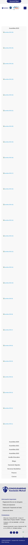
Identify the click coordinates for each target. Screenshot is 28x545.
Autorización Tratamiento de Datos (12, 507)
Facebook (11, 532)
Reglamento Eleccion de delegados (12, 502)
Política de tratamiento (9, 504)
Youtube (14, 532)
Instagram (17, 532)
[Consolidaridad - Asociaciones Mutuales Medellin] (5, 8)
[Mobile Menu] (25, 8)
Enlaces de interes (8, 510)
